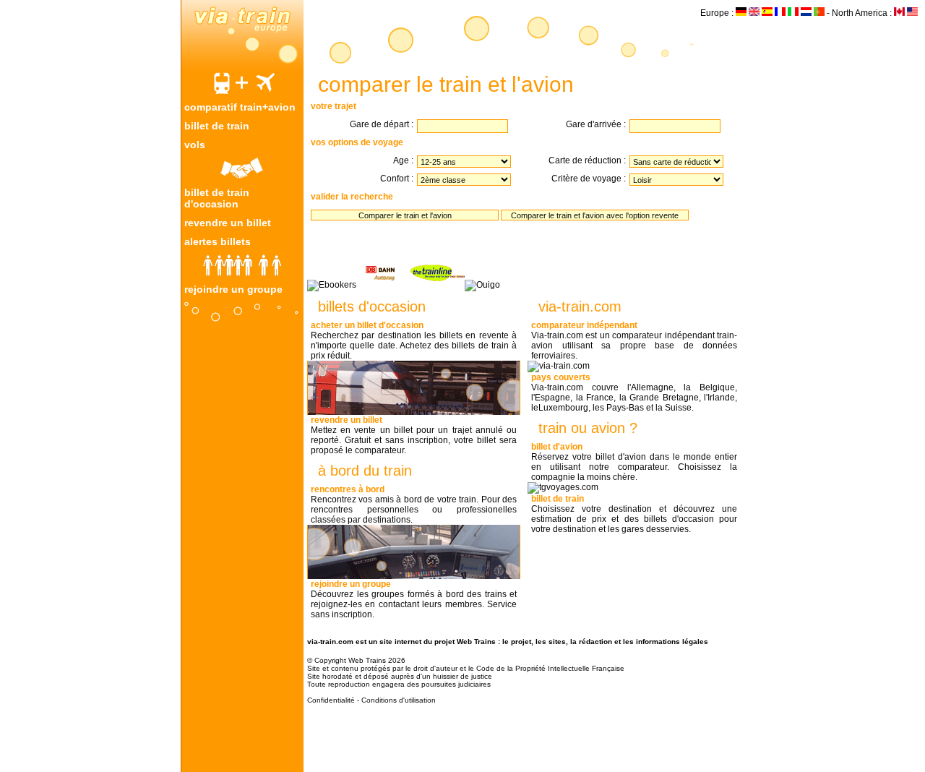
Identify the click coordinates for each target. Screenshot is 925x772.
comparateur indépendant (584, 325)
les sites (550, 642)
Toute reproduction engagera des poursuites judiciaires (399, 684)
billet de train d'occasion (216, 198)
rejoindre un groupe (233, 289)
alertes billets (217, 241)
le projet (516, 642)
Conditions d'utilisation (398, 700)
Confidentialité (331, 700)
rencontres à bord (347, 489)
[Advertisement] (242, 548)
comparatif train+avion (240, 107)
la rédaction (591, 642)
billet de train (216, 126)
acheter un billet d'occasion (367, 325)
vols (194, 144)
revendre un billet (227, 222)
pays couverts (560, 377)
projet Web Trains (465, 642)
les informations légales (665, 642)
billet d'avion (556, 447)
